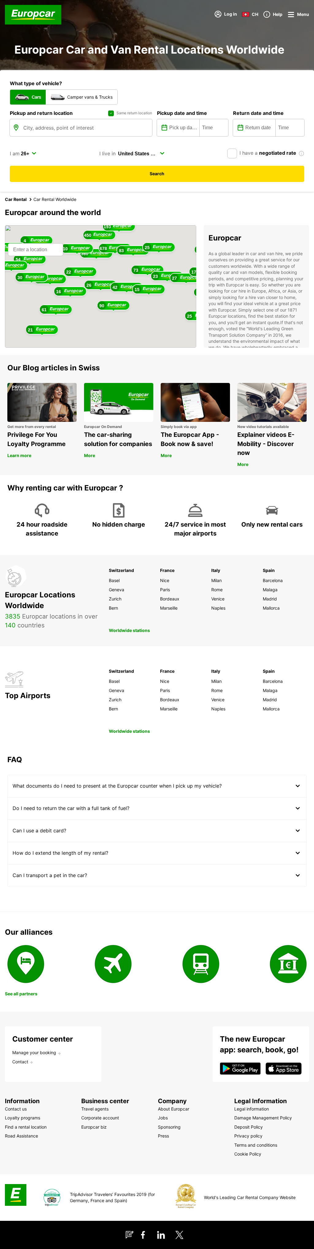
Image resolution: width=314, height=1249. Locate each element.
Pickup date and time (182, 113)
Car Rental (16, 199)
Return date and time (258, 113)
